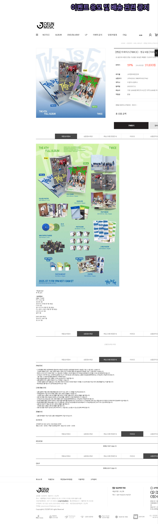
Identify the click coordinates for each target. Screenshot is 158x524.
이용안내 (51, 479)
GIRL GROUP (138, 43)
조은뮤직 (129, 43)
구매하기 (131, 125)
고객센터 (94, 479)
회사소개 (39, 479)
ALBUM (58, 34)
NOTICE (46, 34)
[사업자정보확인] (63, 501)
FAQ (125, 34)
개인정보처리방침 (66, 479)
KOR (140, 35)
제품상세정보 (66, 136)
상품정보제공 (88, 136)
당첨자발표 (112, 34)
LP (86, 34)
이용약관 (81, 479)
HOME (123, 43)
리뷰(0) (132, 136)
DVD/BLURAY (73, 34)
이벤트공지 (97, 34)
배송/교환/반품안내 (110, 136)
